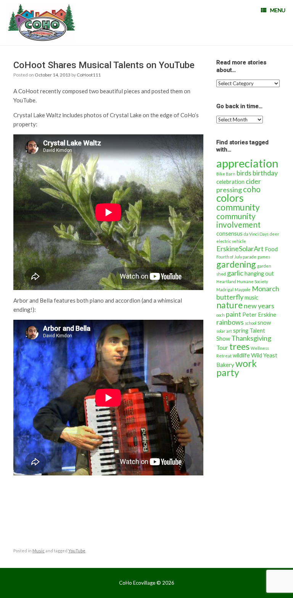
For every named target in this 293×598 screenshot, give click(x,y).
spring (240, 330)
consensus (229, 233)
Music (38, 550)
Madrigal (224, 289)
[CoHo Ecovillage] (42, 22)
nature (229, 305)
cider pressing (238, 185)
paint (233, 314)
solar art (224, 331)
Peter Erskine (259, 314)
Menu (277, 10)
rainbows (230, 322)
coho (252, 189)
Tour (222, 347)
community (238, 207)
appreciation (247, 163)
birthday (265, 173)
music (251, 297)
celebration (230, 182)
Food (271, 249)
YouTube (76, 550)
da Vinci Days (256, 233)
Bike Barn (225, 173)
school (250, 323)
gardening (236, 264)
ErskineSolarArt (240, 248)
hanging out (259, 273)
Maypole (243, 289)
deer (274, 233)
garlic (235, 273)
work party (236, 368)
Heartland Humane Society (242, 281)
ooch (220, 315)
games (264, 256)
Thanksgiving (251, 338)
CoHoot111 (89, 75)
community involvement (238, 221)
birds (244, 173)
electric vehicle (231, 241)
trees (239, 346)
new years (259, 305)
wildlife (241, 355)
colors (230, 198)
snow (264, 322)
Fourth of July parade (236, 256)
